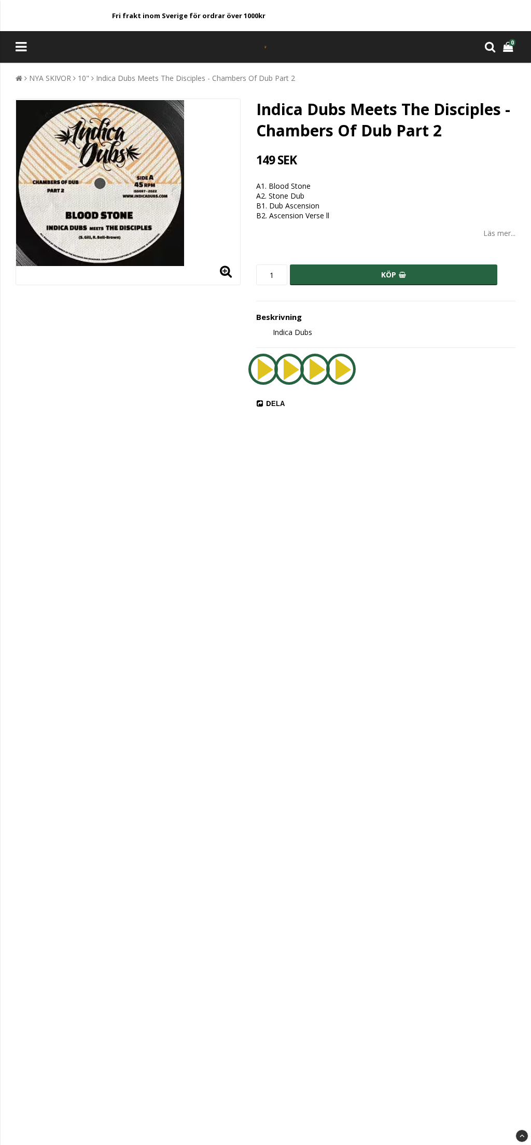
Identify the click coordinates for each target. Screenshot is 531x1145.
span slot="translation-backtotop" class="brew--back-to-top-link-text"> (521, 1135)
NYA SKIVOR (50, 78)
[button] (509, 47)
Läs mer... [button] (499, 233)
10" (83, 78)
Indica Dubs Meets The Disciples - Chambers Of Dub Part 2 (195, 78)
